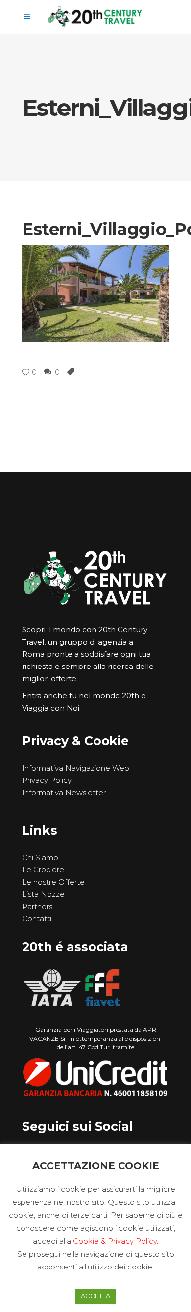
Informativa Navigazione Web (75, 768)
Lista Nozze (43, 894)
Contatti (36, 918)
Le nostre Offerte (53, 882)
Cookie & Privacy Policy (115, 1240)
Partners (37, 906)
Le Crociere (43, 869)
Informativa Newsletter (64, 792)
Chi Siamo (40, 857)
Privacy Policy (47, 780)
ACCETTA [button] (95, 1296)
